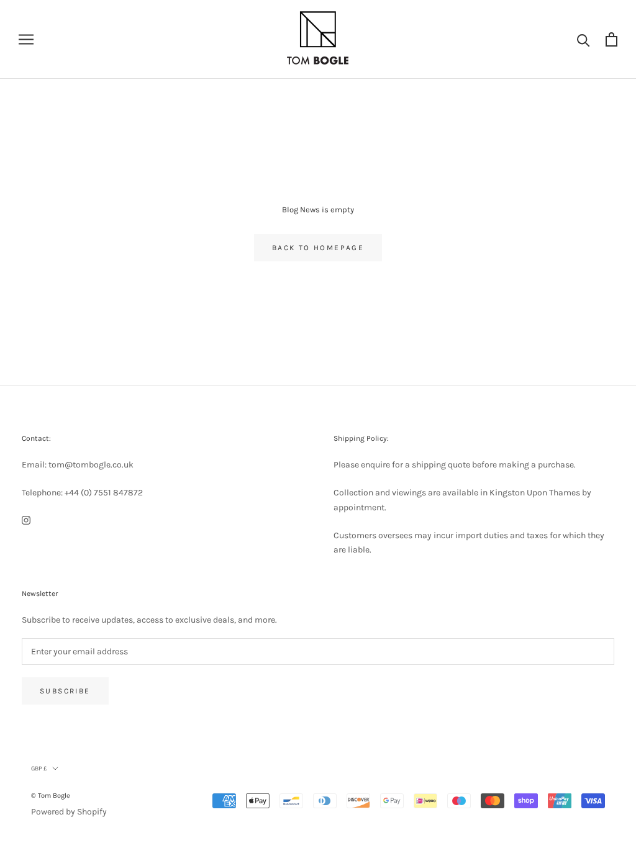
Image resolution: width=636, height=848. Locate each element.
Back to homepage (318, 247)
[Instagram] (26, 520)
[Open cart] (611, 39)
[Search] (583, 39)
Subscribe (65, 691)
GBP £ (39, 768)
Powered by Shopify (69, 811)
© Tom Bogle (50, 796)
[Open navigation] (26, 39)
